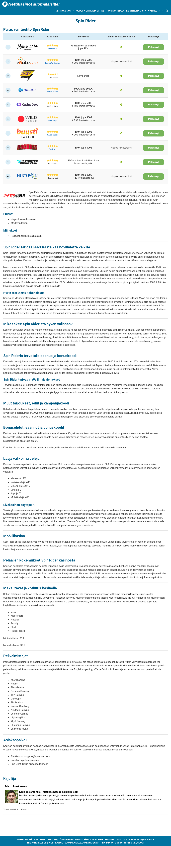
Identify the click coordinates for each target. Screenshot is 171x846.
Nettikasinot (63, 11)
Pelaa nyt (153, 47)
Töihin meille (65, 839)
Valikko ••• (154, 11)
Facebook (148, 839)
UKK (36, 839)
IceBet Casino (52, 92)
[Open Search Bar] (166, 11)
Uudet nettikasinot (87, 11)
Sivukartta (135, 839)
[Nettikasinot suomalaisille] (31, 4)
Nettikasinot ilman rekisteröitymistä (123, 11)
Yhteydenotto (48, 839)
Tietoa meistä (25, 839)
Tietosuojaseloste (116, 839)
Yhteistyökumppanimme (89, 839)
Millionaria (52, 49)
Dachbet (52, 149)
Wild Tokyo (52, 120)
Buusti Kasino (52, 135)
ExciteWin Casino (52, 63)
